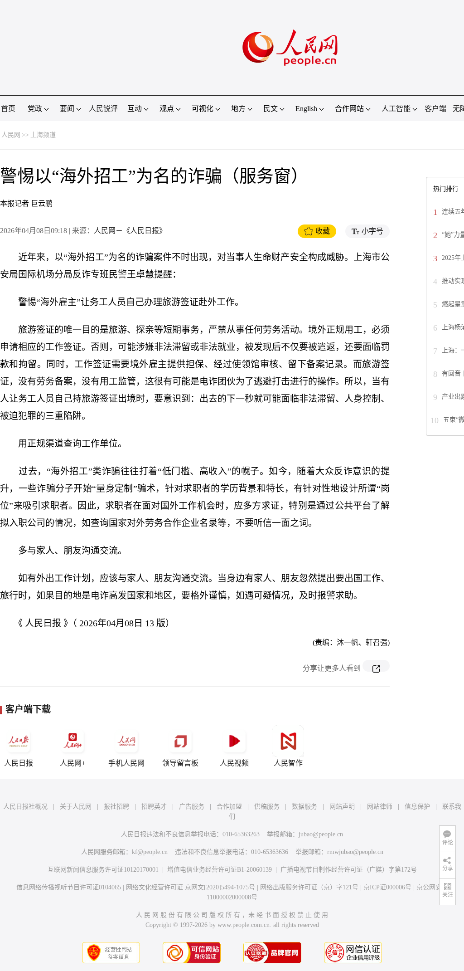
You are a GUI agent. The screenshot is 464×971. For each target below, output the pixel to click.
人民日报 (18, 763)
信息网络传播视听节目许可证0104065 (68, 887)
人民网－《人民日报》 (130, 230)
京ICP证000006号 (387, 887)
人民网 (10, 135)
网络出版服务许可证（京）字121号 (309, 887)
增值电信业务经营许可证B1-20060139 (219, 869)
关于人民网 (76, 806)
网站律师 (379, 806)
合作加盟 (229, 806)
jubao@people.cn (321, 834)
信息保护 (417, 806)
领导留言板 (180, 763)
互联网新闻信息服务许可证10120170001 (103, 869)
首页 (8, 108)
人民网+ (73, 763)
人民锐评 (103, 108)
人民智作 (288, 763)
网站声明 (342, 806)
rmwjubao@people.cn (355, 852)
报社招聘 (116, 806)
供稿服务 (267, 806)
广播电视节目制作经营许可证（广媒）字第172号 (348, 869)
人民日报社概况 (25, 806)
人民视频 (234, 763)
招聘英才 (154, 806)
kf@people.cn (150, 852)
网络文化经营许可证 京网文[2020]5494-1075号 (190, 887)
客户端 (435, 108)
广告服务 (191, 806)
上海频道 (43, 135)
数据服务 (304, 806)
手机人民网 (126, 763)
